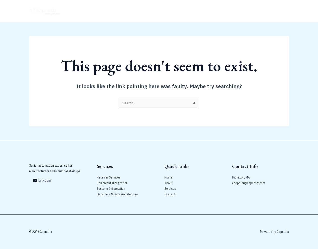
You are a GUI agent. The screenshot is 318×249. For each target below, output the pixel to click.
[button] (267, 11)
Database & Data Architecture (117, 194)
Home (73, 11)
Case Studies (136, 11)
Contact (156, 11)
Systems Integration (111, 189)
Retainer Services (108, 11)
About (86, 11)
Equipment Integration (112, 183)
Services (170, 189)
